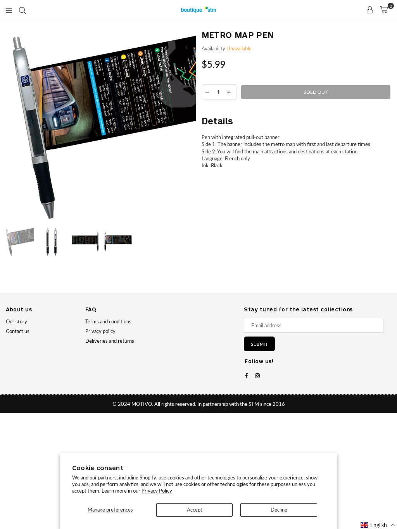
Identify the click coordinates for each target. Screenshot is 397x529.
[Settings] (369, 9)
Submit (259, 344)
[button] (378, 525)
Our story (16, 321)
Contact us (17, 331)
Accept (194, 510)
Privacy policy (100, 331)
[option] (101, 126)
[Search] (22, 9)
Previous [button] (12, 126)
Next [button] (189, 126)
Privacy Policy (157, 491)
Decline (279, 510)
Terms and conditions (108, 321)
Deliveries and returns (109, 341)
